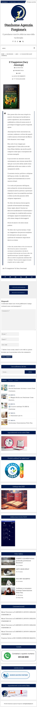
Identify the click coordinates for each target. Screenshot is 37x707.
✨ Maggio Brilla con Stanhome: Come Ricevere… (21, 399)
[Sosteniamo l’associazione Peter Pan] (4, 422)
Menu (4, 48)
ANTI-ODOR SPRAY (22, 569)
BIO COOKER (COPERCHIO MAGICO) (24, 638)
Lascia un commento (19, 76)
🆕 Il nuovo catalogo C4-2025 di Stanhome (19, 408)
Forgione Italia (19, 70)
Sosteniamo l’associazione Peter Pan (21, 423)
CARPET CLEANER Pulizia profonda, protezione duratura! (25, 561)
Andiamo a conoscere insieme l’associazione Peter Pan (24, 590)
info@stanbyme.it (28, 703)
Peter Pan (20, 597)
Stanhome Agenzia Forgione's (18, 27)
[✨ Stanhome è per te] (4, 415)
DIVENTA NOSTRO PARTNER (19, 675)
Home (2, 54)
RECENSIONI (10, 54)
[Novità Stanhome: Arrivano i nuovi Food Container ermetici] (4, 388)
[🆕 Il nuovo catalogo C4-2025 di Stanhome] (4, 406)
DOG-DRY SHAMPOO (23, 579)
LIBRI (16, 54)
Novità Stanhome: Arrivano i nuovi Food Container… (22, 390)
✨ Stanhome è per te (15, 415)
